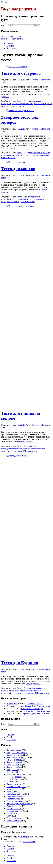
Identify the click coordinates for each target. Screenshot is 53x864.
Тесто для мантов (18, 168)
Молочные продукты (16, 786)
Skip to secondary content (12, 39)
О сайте (10, 46)
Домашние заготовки (16, 774)
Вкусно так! (12, 704)
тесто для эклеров (42, 155)
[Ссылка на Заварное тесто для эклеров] (20, 110)
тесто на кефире (27, 693)
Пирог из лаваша (35, 704)
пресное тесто (26, 103)
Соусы (10, 813)
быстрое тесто (13, 103)
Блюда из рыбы (14, 767)
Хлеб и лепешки (14, 821)
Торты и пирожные (15, 818)
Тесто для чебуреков (21, 73)
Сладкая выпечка (15, 811)
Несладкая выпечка (16, 794)
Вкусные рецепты (18, 8)
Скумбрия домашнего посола (35, 713)
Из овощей (17, 777)
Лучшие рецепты (14, 784)
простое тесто (40, 103)
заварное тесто (13, 155)
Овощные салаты (15, 796)
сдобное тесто (13, 693)
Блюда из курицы (15, 755)
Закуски (10, 782)
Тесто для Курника (19, 662)
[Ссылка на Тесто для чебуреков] (17, 66)
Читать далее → (8, 148)
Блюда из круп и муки (17, 752)
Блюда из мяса (13, 760)
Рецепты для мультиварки (19, 803)
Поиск (4, 25)
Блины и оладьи (14, 750)
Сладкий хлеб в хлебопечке (38, 706)
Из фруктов (17, 779)
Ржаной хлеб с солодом (32, 708)
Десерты (10, 772)
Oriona (35, 80)
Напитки (11, 791)
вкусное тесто (26, 691)
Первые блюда (13, 799)
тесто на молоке (15, 451)
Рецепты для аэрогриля (17, 801)
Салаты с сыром (14, 808)
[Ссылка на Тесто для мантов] (16, 162)
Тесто (19, 101)
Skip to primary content (11, 36)
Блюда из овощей (15, 762)
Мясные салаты (14, 789)
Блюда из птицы (14, 765)
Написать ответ (17, 106)
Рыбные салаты (14, 806)
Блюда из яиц (13, 769)
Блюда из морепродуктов (18, 757)
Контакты (11, 48)
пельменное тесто (28, 199)
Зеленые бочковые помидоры (36, 711)
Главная (10, 43)
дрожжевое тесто (14, 449)
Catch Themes (29, 841)
